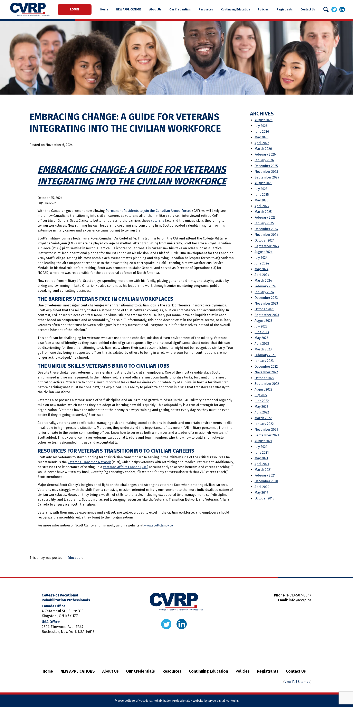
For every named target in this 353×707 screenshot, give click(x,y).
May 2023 (261, 338)
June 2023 (262, 332)
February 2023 (265, 355)
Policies (263, 9)
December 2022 (266, 366)
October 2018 (264, 498)
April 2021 (262, 464)
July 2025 (261, 189)
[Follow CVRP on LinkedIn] (342, 9)
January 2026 (264, 160)
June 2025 (262, 195)
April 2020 (262, 487)
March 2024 (263, 280)
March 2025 (263, 212)
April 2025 (262, 206)
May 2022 (261, 407)
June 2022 (262, 401)
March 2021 (263, 470)
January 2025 (264, 223)
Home (104, 9)
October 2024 (265, 240)
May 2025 (261, 200)
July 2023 (261, 326)
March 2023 (263, 349)
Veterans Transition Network (89, 462)
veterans (157, 220)
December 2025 (266, 166)
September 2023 (267, 315)
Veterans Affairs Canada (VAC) (125, 467)
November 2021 (266, 429)
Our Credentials (180, 9)
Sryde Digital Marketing (223, 700)
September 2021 (267, 435)
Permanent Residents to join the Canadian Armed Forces (148, 211)
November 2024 (266, 235)
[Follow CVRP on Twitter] (334, 9)
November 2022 (266, 372)
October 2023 (264, 309)
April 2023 (262, 344)
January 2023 (264, 361)
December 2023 (266, 298)
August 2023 (263, 321)
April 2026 (262, 143)
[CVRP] (30, 9)
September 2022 (267, 384)
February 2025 (265, 217)
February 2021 (265, 475)
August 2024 (264, 252)
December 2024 (266, 229)
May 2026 (261, 137)
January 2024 (264, 292)
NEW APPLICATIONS (129, 9)
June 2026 (262, 131)
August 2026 (264, 120)
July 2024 (261, 258)
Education (74, 558)
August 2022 (263, 389)
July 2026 (261, 126)
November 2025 (266, 172)
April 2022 (262, 412)
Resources (206, 9)
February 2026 (265, 154)
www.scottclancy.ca (158, 525)
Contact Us (307, 9)
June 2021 (262, 452)
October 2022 (264, 378)
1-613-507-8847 (298, 595)
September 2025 (267, 177)
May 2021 (261, 458)
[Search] (326, 9)
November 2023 (266, 303)
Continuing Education (235, 9)
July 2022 (261, 395)
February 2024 (265, 286)
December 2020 (266, 481)
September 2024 (267, 246)
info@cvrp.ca (300, 600)
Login (74, 9)
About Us (155, 9)
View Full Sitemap (297, 682)
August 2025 (263, 183)
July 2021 (261, 447)
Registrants (285, 9)
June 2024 (262, 263)
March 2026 (263, 149)
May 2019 (261, 493)
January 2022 (264, 424)
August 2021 (263, 441)
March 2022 (263, 418)
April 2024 (262, 275)
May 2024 (261, 269)
